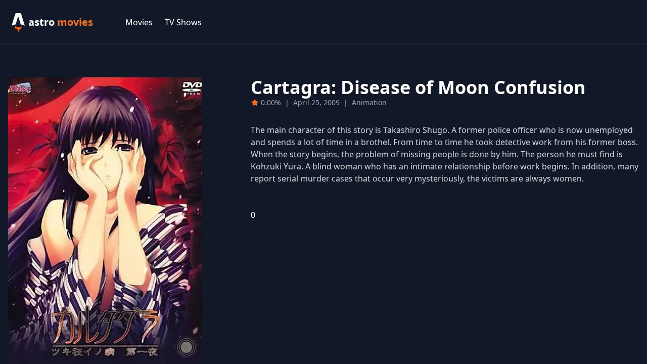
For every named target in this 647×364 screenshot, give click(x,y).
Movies (139, 22)
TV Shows (183, 22)
